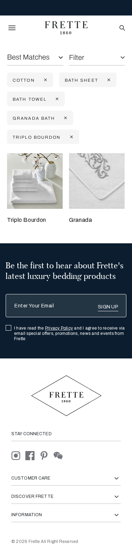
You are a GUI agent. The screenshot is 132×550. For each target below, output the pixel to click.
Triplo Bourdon (26, 220)
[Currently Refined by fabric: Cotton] (44, 80)
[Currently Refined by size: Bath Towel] (56, 99)
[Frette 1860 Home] (66, 28)
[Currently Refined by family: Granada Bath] (64, 118)
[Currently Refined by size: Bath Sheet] (108, 80)
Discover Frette (32, 496)
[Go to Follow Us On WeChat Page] (60, 455)
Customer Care (31, 478)
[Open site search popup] (121, 28)
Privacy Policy (59, 328)
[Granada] (97, 181)
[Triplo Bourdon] (35, 181)
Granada (80, 220)
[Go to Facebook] (32, 455)
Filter (76, 57)
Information (26, 514)
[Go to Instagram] (18, 455)
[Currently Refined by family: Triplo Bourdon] (70, 137)
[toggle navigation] (12, 28)
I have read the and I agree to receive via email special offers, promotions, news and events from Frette (69, 333)
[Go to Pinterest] (46, 455)
